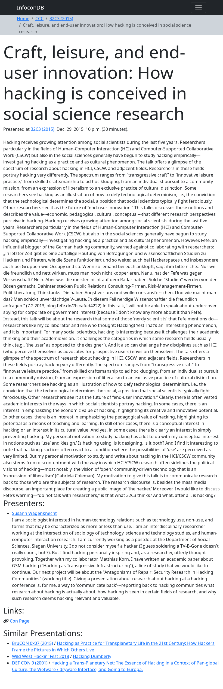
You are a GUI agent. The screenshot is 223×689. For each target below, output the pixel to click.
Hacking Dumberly (92, 656)
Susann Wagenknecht (34, 513)
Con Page (19, 621)
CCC (39, 19)
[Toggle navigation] (198, 7)
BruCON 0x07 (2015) (32, 643)
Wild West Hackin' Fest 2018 (40, 656)
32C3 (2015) (61, 19)
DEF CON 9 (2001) (30, 663)
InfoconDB (30, 7)
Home (23, 19)
